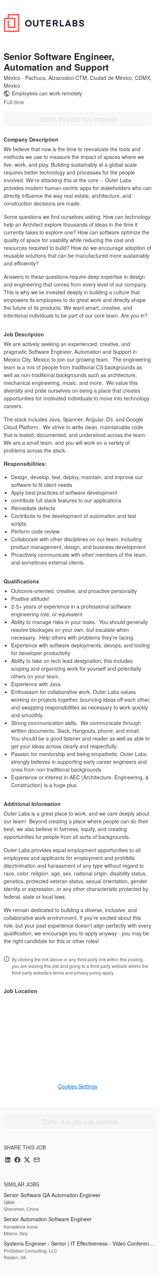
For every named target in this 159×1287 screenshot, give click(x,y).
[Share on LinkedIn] (8, 1160)
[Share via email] (37, 1160)
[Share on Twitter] (27, 1160)
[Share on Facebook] (17, 1160)
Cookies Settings (77, 1086)
